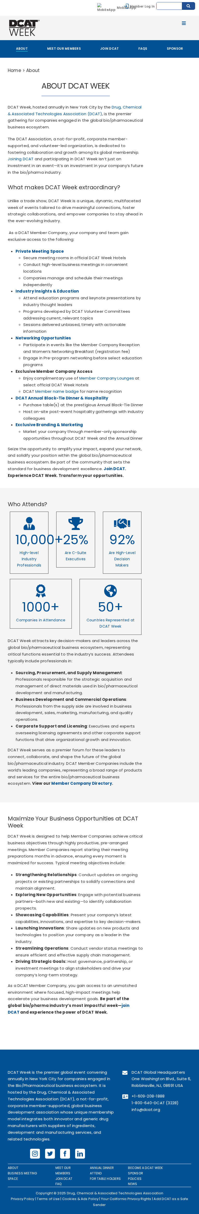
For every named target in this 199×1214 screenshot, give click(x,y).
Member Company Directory (81, 783)
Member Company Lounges (106, 378)
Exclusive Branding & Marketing (49, 424)
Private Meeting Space (40, 251)
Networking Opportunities (43, 338)
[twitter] (50, 1154)
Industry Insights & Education (47, 291)
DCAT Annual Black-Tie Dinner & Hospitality (62, 398)
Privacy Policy (22, 1198)
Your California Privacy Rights (126, 1198)
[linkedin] (80, 1154)
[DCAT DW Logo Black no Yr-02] (24, 20)
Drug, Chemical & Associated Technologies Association (115, 1193)
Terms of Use (48, 1198)
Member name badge (57, 391)
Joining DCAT (21, 159)
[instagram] (35, 1154)
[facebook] (65, 1154)
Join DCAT (114, 468)
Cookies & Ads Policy (80, 1198)
